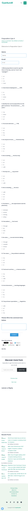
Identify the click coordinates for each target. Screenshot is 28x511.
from (4, 83)
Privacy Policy (14, 488)
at (3, 76)
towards (5, 244)
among (5, 214)
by (4, 133)
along (4, 217)
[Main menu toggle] (25, 2)
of (3, 260)
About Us (14, 490)
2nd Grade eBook (14, 492)
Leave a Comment (6, 41)
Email (3, 59)
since (4, 97)
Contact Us (14, 494)
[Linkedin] (7, 502)
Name (4, 52)
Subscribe (22, 370)
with (4, 167)
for (4, 94)
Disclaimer (14, 495)
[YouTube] (17, 502)
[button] (21, 3)
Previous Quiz (14, 378)
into (4, 230)
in (3, 78)
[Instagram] (14, 502)
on (4, 81)
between (5, 210)
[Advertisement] (14, 21)
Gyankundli (18, 507)
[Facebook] (10, 502)
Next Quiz (14, 382)
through (5, 226)
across (5, 212)
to (3, 297)
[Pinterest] (21, 502)
